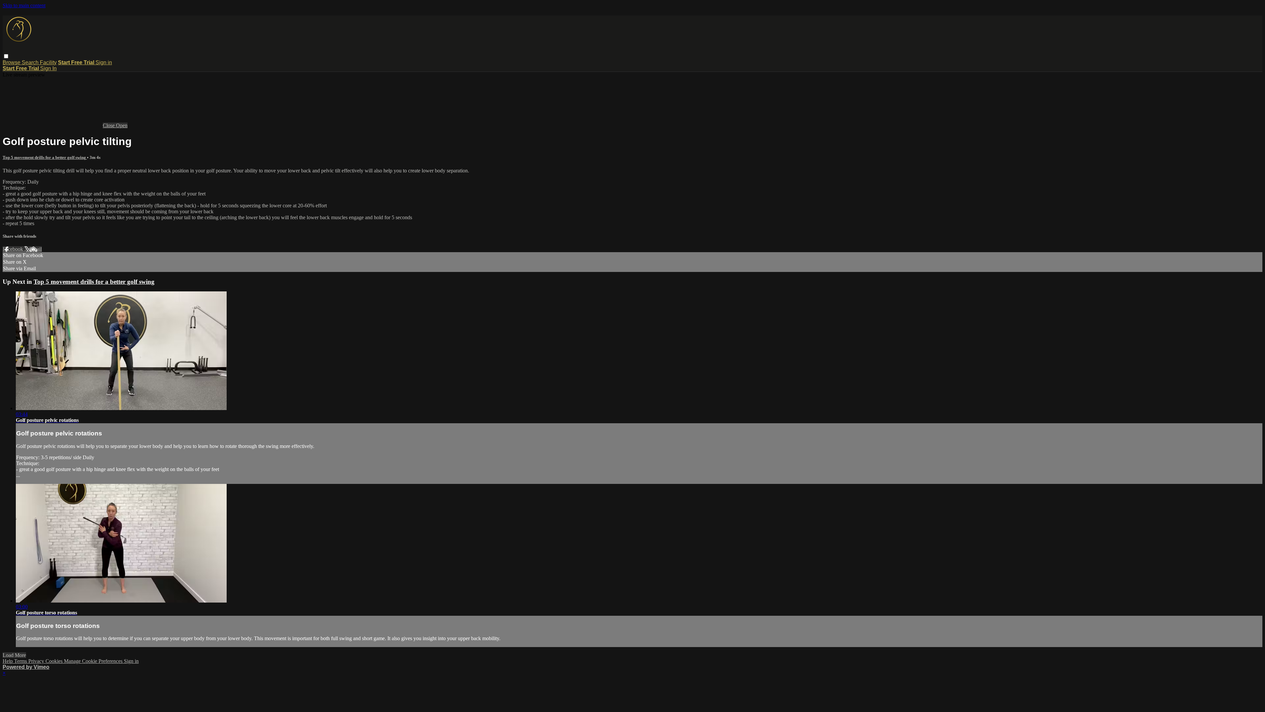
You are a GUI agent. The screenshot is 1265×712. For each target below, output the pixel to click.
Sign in (104, 62)
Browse (12, 62)
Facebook (13, 249)
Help (8, 661)
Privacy (36, 661)
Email (36, 249)
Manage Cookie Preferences (94, 661)
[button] (6, 56)
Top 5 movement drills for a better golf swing (45, 157)
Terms (21, 661)
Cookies (54, 661)
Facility (48, 62)
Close (109, 125)
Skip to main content (24, 5)
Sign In (48, 68)
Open (121, 125)
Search (31, 62)
